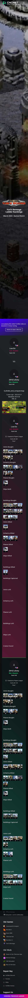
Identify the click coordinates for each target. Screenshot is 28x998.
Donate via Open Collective (14, 329)
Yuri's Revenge (10, 912)
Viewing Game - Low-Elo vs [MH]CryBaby (13, 914)
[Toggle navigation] (24, 3)
